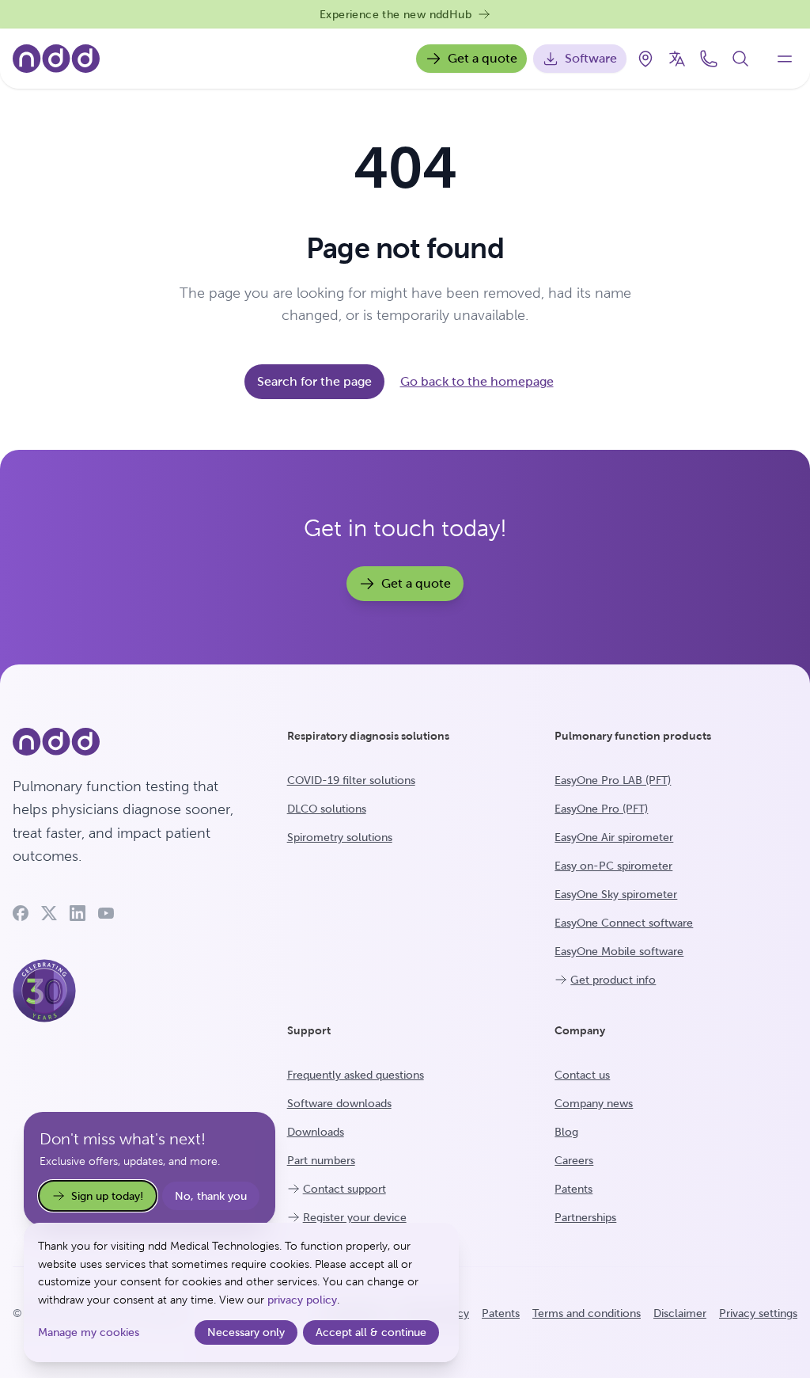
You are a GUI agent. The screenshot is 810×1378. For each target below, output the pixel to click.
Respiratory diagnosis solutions (368, 735)
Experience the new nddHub (395, 14)
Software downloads (339, 1103)
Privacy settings (758, 1313)
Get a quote (482, 58)
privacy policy (302, 1299)
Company (580, 1030)
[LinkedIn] (77, 913)
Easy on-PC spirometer (613, 865)
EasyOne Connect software (624, 922)
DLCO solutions (326, 808)
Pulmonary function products (633, 735)
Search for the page (314, 381)
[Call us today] (708, 58)
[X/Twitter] (49, 913)
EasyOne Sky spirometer (616, 894)
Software (591, 58)
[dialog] (241, 1292)
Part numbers (321, 1160)
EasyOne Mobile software (619, 951)
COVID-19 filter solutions (351, 780)
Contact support (344, 1188)
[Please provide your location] (645, 58)
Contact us (582, 1074)
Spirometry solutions (339, 837)
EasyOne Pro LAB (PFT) (613, 780)
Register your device (355, 1217)
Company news (594, 1103)
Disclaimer (679, 1313)
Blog (566, 1131)
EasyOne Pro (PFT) (601, 808)
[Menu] (784, 58)
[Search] (740, 58)
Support (309, 1030)
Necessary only (246, 1332)
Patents (573, 1188)
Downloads (315, 1131)
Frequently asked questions (355, 1074)
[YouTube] (106, 913)
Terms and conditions (586, 1313)
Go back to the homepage (477, 381)
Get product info (613, 979)
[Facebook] (20, 913)
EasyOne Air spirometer (614, 837)
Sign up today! (107, 1196)
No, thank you (211, 1196)
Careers (574, 1160)
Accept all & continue (371, 1332)
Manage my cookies (88, 1332)
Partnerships (585, 1217)
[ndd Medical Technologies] (131, 742)
